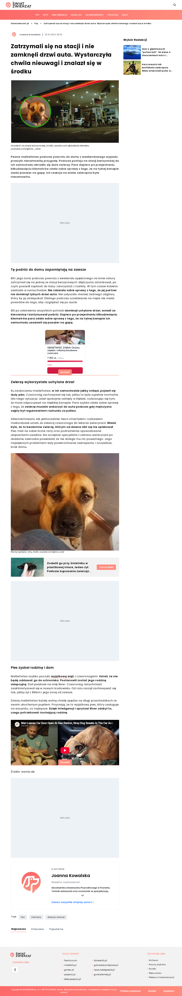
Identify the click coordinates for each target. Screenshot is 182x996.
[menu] (15, 969)
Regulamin (169, 991)
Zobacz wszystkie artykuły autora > (72, 902)
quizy (125, 15)
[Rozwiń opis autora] (82, 895)
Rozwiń (65, 372)
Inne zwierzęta (59, 15)
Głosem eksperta (94, 15)
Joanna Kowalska (29, 34)
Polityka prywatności (130, 991)
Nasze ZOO (76, 15)
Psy (37, 15)
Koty (45, 15)
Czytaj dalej (106, 567)
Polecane (37, 929)
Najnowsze (18, 929)
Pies (23, 917)
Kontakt (152, 991)
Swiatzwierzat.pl (20, 23)
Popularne (56, 929)
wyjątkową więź (62, 676)
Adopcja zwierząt (56, 917)
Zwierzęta (36, 917)
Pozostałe (112, 15)
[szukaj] (174, 5)
